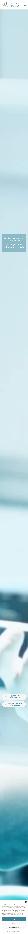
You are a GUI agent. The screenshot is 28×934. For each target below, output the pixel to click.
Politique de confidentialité (13, 931)
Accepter (14, 919)
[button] (25, 902)
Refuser (14, 923)
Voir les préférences (14, 927)
